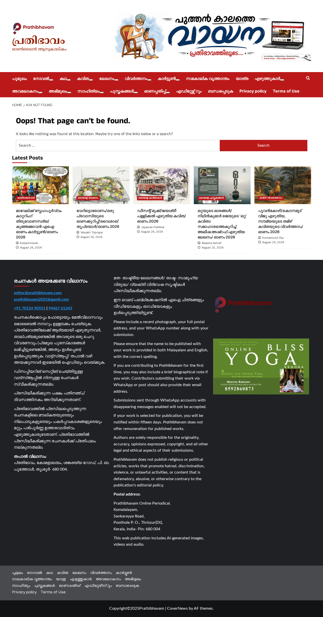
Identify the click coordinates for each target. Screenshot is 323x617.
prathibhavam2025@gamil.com (41, 299)
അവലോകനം (25, 91)
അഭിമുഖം (58, 91)
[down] (51, 80)
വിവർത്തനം (136, 78)
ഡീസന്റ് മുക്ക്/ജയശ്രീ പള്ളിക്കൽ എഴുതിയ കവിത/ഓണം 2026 (161, 216)
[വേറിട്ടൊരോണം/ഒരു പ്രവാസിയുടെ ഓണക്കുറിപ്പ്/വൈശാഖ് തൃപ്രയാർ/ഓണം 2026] (101, 185)
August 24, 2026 (273, 242)
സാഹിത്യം (88, 91)
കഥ (63, 78)
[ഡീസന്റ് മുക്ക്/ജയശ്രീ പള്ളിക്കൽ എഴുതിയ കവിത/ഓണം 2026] (161, 185)
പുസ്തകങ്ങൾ (122, 91)
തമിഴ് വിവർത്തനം (271, 198)
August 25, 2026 (213, 247)
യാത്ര (242, 78)
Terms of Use (286, 91)
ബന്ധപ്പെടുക (220, 91)
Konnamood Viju (273, 237)
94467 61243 (60, 308)
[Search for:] (118, 145)
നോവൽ (41, 78)
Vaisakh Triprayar (91, 232)
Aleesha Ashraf (211, 243)
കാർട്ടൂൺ (167, 78)
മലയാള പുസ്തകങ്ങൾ (211, 198)
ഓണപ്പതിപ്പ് (155, 91)
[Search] (308, 78)
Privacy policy (252, 91)
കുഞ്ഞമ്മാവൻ (26, 198)
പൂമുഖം (19, 78)
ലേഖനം (106, 78)
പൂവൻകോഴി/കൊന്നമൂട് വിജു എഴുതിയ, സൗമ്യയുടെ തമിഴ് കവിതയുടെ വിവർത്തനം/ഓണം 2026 (280, 221)
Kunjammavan (29, 243)
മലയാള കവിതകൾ (150, 198)
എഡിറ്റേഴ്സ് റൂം (189, 91)
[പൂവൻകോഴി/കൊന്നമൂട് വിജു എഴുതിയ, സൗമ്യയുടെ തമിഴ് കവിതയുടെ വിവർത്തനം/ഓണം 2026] (282, 185)
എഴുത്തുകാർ (267, 78)
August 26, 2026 (31, 247)
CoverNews (177, 608)
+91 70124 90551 (29, 308)
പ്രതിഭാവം (38, 41)
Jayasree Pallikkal (152, 227)
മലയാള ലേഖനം (88, 198)
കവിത (83, 78)
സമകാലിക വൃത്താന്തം (207, 78)
